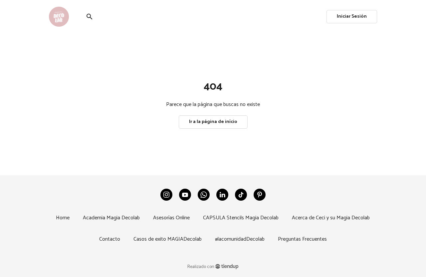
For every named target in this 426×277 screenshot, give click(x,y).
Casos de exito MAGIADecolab (167, 239)
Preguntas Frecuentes (302, 239)
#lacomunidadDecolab (240, 239)
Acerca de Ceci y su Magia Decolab (331, 217)
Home (63, 217)
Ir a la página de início (213, 122)
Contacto (109, 239)
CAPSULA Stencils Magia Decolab (241, 217)
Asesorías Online (171, 217)
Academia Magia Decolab (111, 217)
